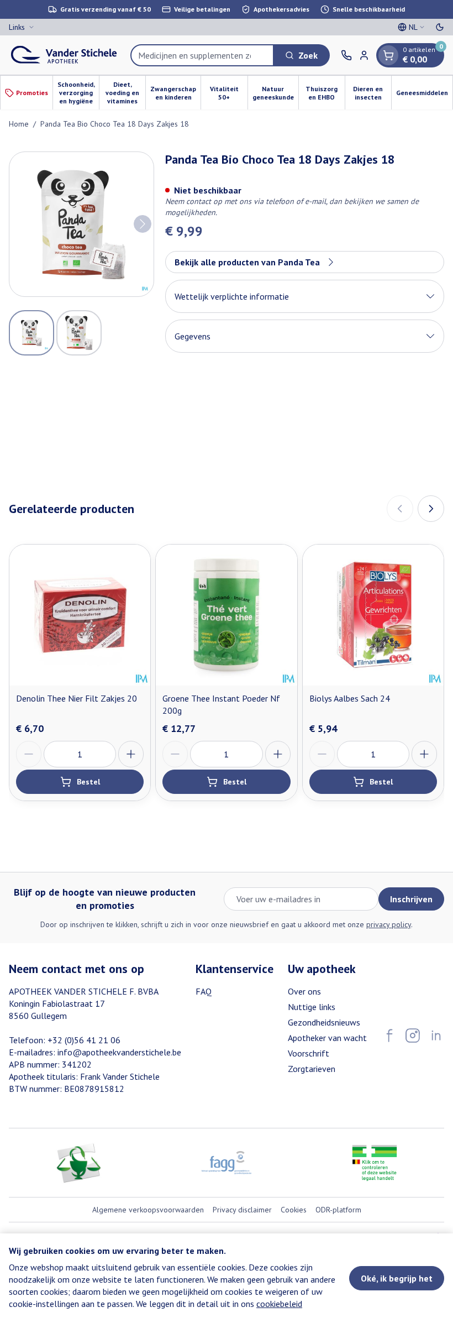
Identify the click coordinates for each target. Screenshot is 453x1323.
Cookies (294, 1210)
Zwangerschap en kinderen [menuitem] (175, 93)
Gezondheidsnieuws (324, 1022)
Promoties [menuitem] (32, 92)
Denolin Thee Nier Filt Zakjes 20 (76, 698)
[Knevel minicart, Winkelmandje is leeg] (388, 55)
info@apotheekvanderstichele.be (119, 1052)
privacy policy (388, 924)
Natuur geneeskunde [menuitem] (275, 93)
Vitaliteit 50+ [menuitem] (228, 93)
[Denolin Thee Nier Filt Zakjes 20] (79, 615)
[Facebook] (389, 1035)
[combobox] (202, 55)
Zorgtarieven (311, 1068)
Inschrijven (411, 898)
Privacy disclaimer (242, 1210)
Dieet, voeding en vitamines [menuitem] (125, 92)
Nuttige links (311, 1006)
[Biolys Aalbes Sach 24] (373, 615)
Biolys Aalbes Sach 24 (349, 698)
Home (19, 124)
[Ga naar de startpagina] (64, 55)
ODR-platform (338, 1210)
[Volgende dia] (431, 508)
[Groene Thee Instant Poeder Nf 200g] (226, 615)
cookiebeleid (279, 1303)
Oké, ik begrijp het (397, 1278)
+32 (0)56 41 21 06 (84, 1039)
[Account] (364, 55)
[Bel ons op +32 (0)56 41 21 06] (346, 55)
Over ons (304, 991)
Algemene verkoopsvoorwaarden (148, 1210)
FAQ (204, 991)
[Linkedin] (436, 1035)
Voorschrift (308, 1053)
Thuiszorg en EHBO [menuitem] (325, 93)
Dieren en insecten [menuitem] (372, 93)
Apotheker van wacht (327, 1037)
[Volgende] (142, 224)
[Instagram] (412, 1035)
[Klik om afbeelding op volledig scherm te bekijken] (81, 224)
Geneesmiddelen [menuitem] (424, 94)
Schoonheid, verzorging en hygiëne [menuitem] (78, 92)
